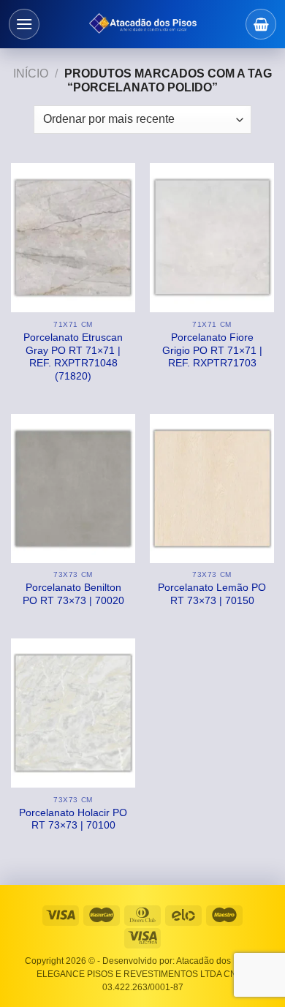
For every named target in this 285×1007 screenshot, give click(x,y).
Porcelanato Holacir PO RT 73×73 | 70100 (73, 819)
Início (30, 73)
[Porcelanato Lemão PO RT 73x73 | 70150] (212, 488)
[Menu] (24, 24)
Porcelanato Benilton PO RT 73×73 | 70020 (73, 594)
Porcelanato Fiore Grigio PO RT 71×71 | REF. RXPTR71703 (212, 350)
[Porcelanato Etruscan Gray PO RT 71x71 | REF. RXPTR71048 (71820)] (73, 237)
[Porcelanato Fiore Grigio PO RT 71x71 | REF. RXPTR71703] (212, 237)
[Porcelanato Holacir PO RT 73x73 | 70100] (73, 713)
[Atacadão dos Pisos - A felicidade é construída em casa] (142, 24)
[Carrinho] (261, 24)
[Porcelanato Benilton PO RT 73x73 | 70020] (73, 488)
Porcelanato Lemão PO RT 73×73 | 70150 (212, 594)
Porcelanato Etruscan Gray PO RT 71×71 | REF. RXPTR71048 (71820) (73, 357)
